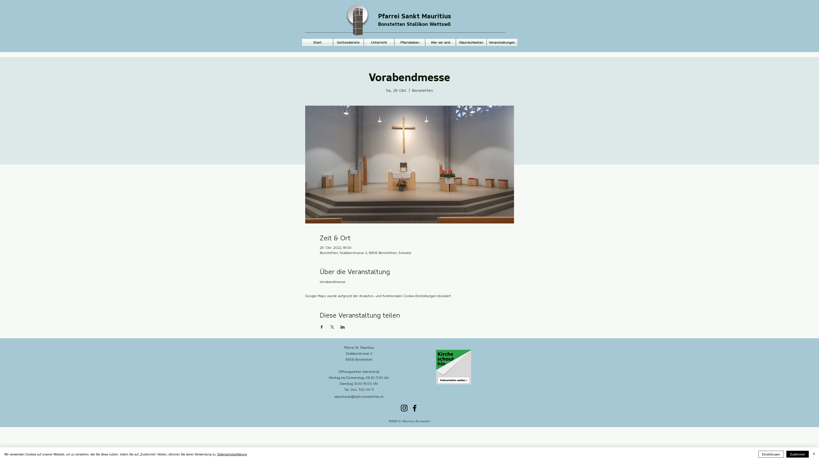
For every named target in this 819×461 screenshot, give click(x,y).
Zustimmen (797, 454)
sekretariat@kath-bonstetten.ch (358, 397)
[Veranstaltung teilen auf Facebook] (322, 327)
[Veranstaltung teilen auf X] (332, 327)
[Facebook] (414, 408)
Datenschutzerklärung (232, 454)
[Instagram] (404, 408)
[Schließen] (813, 454)
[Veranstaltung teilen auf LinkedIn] (343, 327)
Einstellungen (771, 454)
